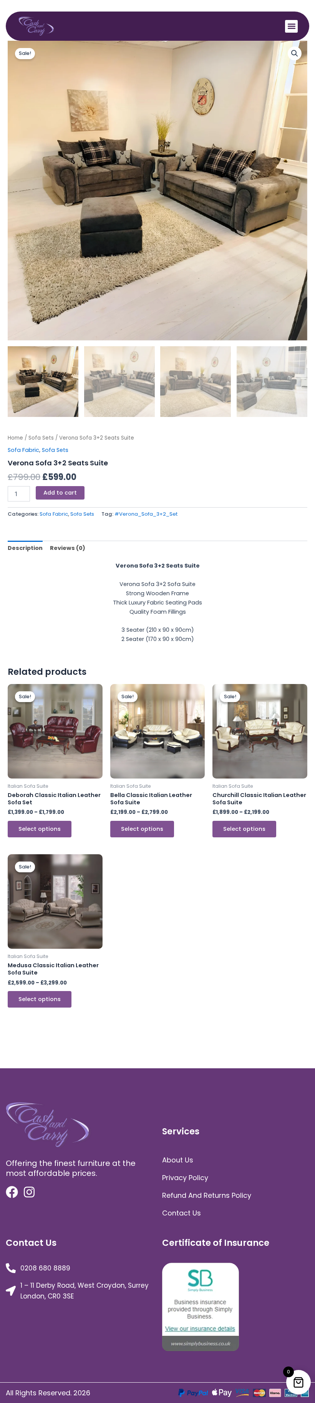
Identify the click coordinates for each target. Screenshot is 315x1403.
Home (15, 438)
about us (177, 1160)
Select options (39, 829)
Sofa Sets (41, 438)
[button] (291, 26)
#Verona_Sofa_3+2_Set (145, 514)
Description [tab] (25, 548)
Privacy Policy (185, 1177)
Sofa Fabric (23, 450)
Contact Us (181, 1213)
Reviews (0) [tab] (67, 548)
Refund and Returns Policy (206, 1195)
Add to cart (60, 492)
